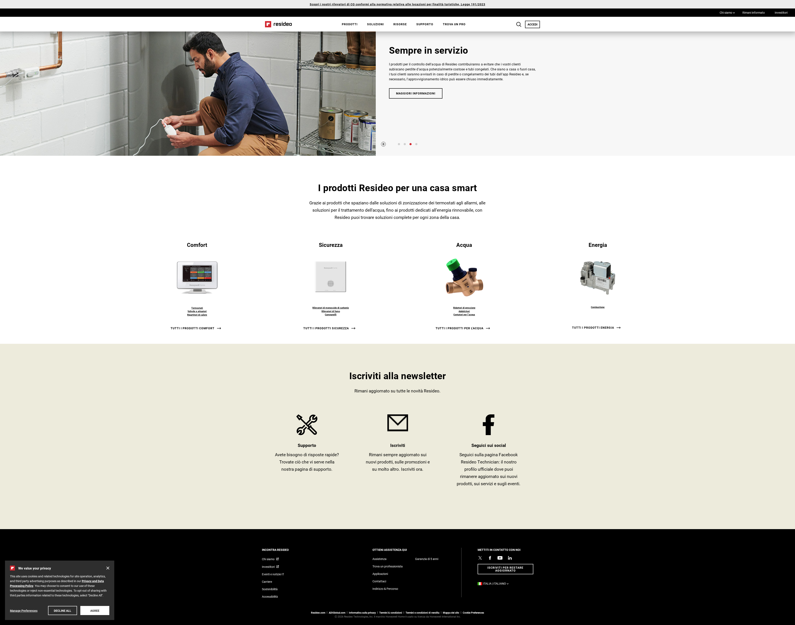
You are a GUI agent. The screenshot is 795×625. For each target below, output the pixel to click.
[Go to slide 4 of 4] (416, 144)
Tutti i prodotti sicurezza (326, 328)
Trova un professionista (387, 566)
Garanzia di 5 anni (426, 559)
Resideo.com (318, 612)
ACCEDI (534, 24)
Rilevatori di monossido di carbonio (330, 307)
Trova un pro (454, 24)
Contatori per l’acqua (464, 314)
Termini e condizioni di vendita (422, 612)
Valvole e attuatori (197, 311)
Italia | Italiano (497, 583)
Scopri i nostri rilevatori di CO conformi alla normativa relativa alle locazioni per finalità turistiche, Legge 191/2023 (397, 4)
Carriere (267, 582)
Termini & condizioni (390, 612)
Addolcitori (464, 311)
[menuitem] (350, 24)
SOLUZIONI (375, 24)
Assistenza (379, 559)
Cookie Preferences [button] (473, 612)
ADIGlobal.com (337, 612)
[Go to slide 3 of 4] (410, 144)
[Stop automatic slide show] (383, 144)
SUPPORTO (306, 451)
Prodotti (350, 24)
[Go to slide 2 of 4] (405, 144)
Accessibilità (270, 596)
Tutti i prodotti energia (593, 327)
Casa (277, 24)
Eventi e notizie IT (273, 574)
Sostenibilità (270, 589)
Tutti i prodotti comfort (192, 328)
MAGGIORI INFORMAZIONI (415, 93)
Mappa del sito (451, 612)
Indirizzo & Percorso (385, 589)
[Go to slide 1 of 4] (399, 144)
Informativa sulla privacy (362, 612)
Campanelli (330, 314)
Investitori (781, 12)
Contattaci (379, 581)
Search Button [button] (518, 24)
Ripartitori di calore (197, 314)
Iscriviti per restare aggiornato (505, 569)
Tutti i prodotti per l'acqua (459, 328)
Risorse (400, 24)
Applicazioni (380, 574)
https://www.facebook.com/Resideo (488, 451)
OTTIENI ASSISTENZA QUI (395, 550)
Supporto (424, 24)
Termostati (197, 307)
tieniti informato (397, 451)
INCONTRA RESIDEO (281, 550)
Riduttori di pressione (464, 307)
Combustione (598, 307)
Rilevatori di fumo (331, 311)
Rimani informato (753, 12)
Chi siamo (727, 12)
